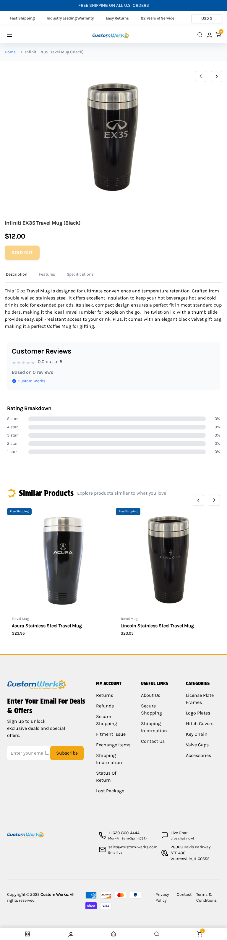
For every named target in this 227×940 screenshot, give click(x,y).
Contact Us (153, 741)
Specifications (80, 274)
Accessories (198, 755)
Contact (184, 894)
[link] (209, 34)
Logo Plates (198, 713)
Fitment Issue (111, 734)
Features (47, 274)
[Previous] (200, 76)
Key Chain (196, 734)
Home (10, 52)
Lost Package (110, 791)
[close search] (200, 34)
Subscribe (67, 753)
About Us (150, 695)
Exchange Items (113, 745)
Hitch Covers (199, 723)
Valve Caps (197, 745)
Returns (104, 695)
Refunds (105, 706)
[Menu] (15, 34)
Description (16, 274)
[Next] (216, 76)
